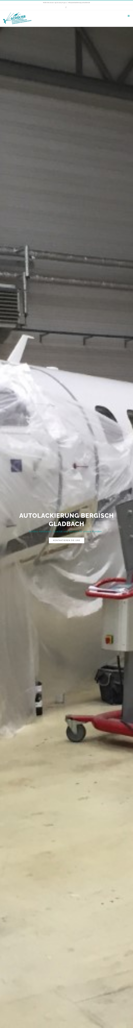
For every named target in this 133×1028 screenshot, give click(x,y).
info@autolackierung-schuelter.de (79, 2)
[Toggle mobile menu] (129, 16)
